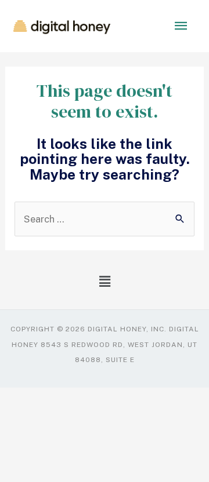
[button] (104, 281)
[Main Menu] (181, 26)
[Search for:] (104, 219)
